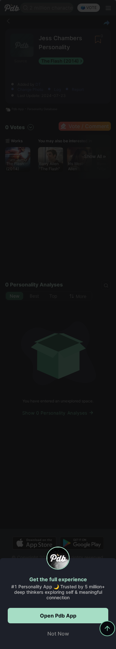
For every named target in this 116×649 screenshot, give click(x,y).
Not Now (58, 633)
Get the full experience (58, 579)
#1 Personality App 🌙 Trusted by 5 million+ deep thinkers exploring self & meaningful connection (58, 592)
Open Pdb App (58, 615)
